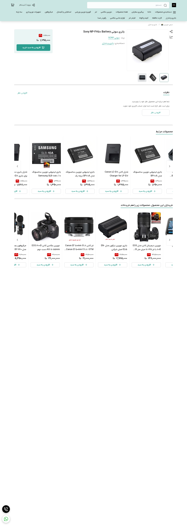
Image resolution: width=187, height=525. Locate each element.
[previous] (169, 166)
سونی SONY (114, 37)
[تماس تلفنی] (6, 509)
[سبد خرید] (12, 5)
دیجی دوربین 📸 (167, 25)
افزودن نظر (22, 93)
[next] (17, 166)
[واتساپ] (6, 519)
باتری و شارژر (152, 25)
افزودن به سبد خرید (31, 47)
